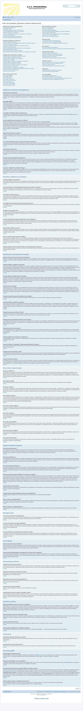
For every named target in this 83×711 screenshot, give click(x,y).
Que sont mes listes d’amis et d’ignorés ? (50, 47)
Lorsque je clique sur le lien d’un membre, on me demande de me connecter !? (19, 51)
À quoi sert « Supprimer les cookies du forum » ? (12, 37)
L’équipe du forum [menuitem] (49, 691)
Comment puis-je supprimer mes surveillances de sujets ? (53, 65)
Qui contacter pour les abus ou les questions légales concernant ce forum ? (57, 78)
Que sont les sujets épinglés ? (9, 82)
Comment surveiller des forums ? (48, 64)
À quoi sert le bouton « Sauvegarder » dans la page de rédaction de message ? (18, 68)
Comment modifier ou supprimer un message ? (12, 57)
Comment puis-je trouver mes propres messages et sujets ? (54, 57)
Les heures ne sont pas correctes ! (10, 44)
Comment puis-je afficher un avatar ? (10, 49)
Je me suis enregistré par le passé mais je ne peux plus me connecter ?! (17, 33)
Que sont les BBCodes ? (8, 75)
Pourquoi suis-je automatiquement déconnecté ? (12, 36)
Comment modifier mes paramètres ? (10, 41)
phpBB (11, 214)
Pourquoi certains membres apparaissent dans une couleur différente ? (56, 33)
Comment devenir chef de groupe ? (49, 32)
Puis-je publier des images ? (8, 78)
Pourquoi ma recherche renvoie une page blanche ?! (52, 55)
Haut (5, 98)
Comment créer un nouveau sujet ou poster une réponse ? (14, 56)
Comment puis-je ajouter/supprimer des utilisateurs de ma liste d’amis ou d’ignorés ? (58, 48)
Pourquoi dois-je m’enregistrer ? (9, 27)
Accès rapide (7, 17)
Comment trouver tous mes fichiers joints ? (50, 71)
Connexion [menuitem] (78, 17)
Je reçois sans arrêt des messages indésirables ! (52, 41)
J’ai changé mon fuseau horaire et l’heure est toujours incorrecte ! (16, 45)
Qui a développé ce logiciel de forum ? (49, 75)
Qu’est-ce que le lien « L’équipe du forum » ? (51, 36)
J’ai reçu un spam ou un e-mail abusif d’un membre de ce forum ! (55, 43)
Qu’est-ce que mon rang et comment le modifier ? (12, 50)
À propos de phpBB (47, 656)
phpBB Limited (38, 655)
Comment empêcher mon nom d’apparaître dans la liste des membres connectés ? (19, 43)
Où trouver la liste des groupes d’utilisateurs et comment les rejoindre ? (56, 31)
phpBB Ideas (69, 662)
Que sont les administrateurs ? (48, 27)
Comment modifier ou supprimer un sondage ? (12, 62)
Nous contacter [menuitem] (41, 691)
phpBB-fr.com (43, 694)
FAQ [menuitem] (13, 17)
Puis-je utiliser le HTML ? (8, 76)
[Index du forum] (12, 9)
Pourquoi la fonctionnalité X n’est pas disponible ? (51, 76)
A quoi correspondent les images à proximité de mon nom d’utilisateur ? (17, 48)
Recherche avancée (79, 6)
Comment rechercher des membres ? (49, 56)
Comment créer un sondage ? (9, 59)
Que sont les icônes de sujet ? (9, 85)
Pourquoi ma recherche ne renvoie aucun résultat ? (52, 54)
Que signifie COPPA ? (7, 28)
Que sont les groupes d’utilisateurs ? (49, 30)
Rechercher (76, 6)
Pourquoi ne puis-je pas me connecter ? (11, 32)
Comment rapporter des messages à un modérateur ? (13, 67)
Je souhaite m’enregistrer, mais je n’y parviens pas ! (13, 30)
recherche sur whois (9, 671)
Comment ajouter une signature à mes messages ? (13, 58)
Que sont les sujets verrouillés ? (9, 83)
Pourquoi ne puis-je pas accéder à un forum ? (12, 63)
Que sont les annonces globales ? (9, 80)
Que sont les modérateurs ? (47, 28)
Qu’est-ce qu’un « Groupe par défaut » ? (50, 35)
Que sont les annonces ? (8, 81)
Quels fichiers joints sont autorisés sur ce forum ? (52, 70)
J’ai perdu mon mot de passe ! (9, 35)
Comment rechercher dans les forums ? (50, 52)
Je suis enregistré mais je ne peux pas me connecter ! (13, 31)
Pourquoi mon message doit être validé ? (11, 69)
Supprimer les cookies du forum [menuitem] (61, 691)
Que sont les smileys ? (7, 77)
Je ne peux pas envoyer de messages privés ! (51, 40)
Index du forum (7, 691)
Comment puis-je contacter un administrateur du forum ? (53, 79)
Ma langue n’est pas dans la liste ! (9, 46)
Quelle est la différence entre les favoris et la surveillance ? (53, 62)
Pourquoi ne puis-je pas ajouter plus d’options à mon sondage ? (15, 61)
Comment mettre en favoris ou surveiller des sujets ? (52, 63)
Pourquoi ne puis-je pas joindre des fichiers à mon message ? (15, 64)
